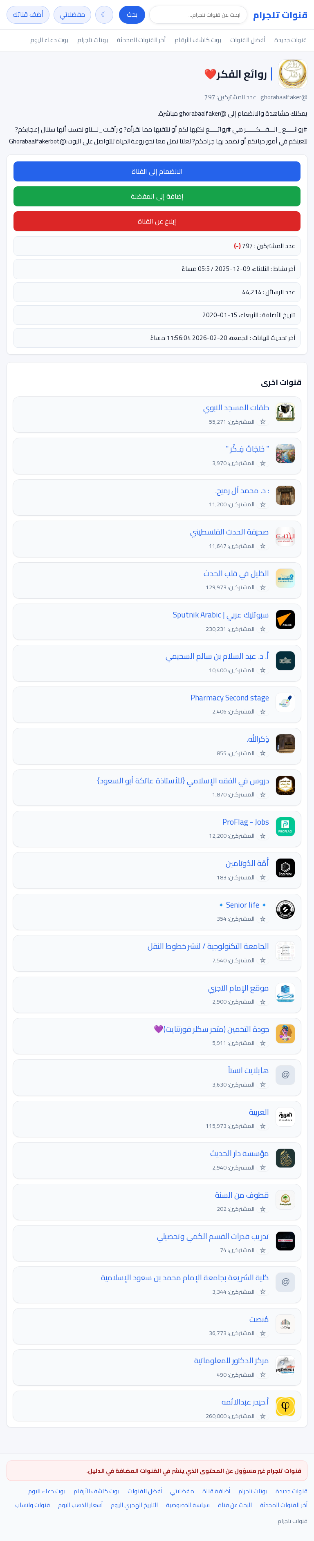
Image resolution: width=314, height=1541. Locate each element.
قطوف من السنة (242, 1195)
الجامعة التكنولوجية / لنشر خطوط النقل (208, 946)
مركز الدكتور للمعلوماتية (231, 1360)
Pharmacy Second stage (230, 698)
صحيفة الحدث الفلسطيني (229, 532)
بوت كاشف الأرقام (198, 40)
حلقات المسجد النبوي (236, 408)
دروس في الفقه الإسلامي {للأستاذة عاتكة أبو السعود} (183, 781)
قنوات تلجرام (280, 14)
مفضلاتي (72, 14)
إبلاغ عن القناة (157, 221)
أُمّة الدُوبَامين (247, 863)
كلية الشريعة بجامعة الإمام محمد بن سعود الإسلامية (185, 1278)
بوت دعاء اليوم (49, 40)
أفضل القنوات (247, 40)
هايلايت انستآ (248, 1070)
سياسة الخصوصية (188, 1504)
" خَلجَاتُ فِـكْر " (247, 449)
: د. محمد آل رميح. (242, 490)
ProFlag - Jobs (245, 822)
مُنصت (259, 1319)
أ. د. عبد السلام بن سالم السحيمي (217, 656)
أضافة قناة (216, 1490)
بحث (132, 14)
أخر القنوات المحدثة (141, 40)
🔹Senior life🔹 (242, 905)
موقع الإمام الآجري (238, 988)
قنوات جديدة (290, 40)
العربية (259, 1112)
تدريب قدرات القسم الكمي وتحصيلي (213, 1236)
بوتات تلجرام (92, 40)
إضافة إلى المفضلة (157, 196)
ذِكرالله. (258, 739)
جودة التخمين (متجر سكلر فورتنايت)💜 (211, 1029)
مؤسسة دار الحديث (239, 1153)
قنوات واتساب (32, 1504)
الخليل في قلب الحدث (236, 573)
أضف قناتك (28, 14)
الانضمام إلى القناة (157, 171)
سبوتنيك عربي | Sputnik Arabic (221, 615)
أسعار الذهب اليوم (80, 1504)
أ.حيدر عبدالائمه (245, 1402)
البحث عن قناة (235, 1504)
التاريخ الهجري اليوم (134, 1504)
